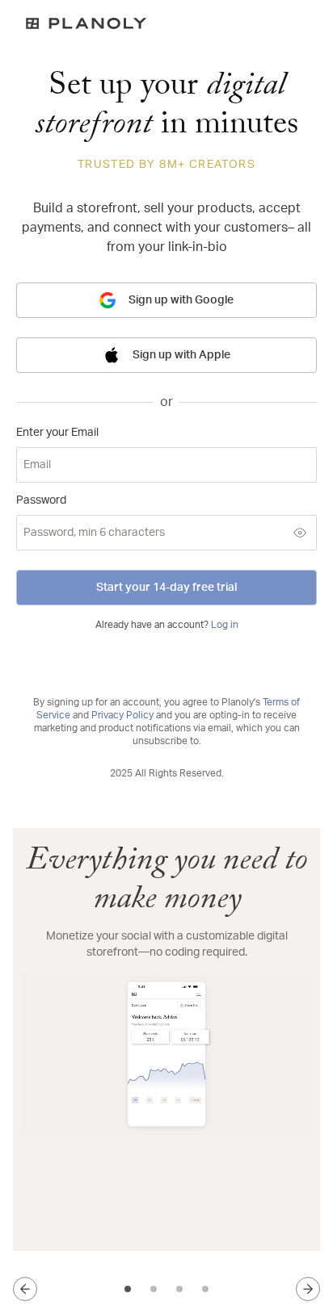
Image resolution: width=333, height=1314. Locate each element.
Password (41, 500)
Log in (224, 625)
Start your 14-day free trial (166, 587)
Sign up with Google (181, 300)
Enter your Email (57, 432)
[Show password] (300, 532)
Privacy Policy (122, 715)
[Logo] (166, 23)
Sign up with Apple (181, 355)
